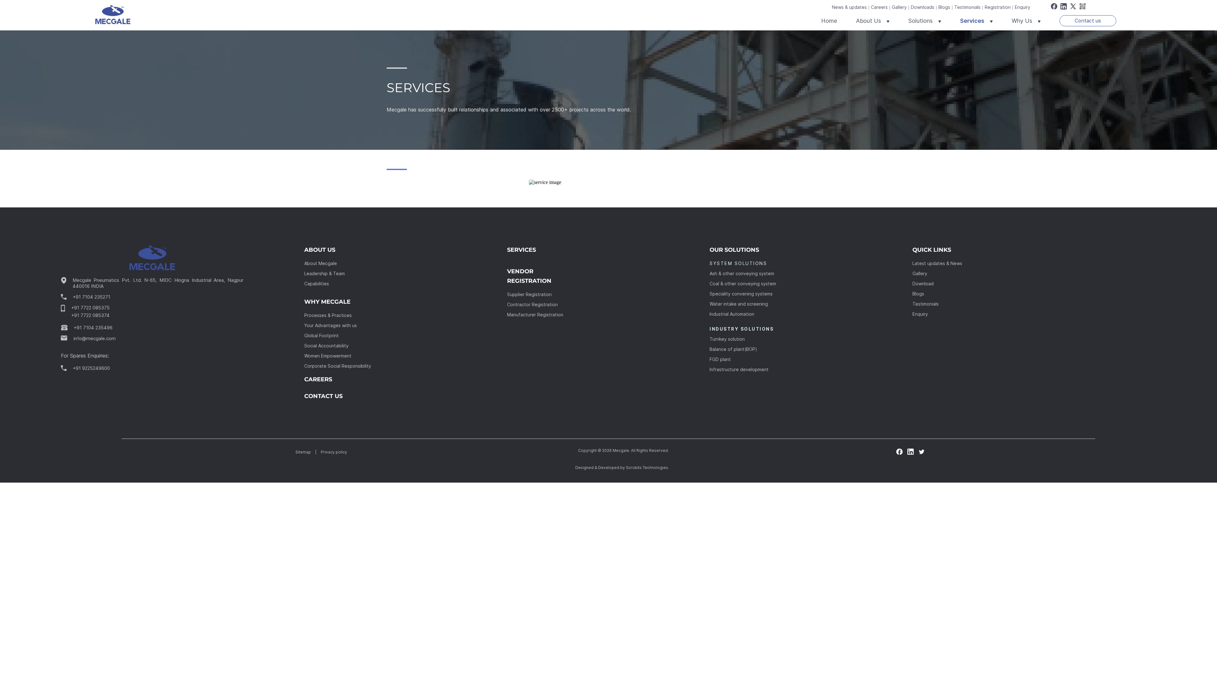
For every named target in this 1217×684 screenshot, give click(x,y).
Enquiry (1022, 7)
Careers (879, 7)
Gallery (899, 7)
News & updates (849, 7)
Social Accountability (326, 345)
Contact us (1088, 21)
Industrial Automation (732, 314)
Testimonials (967, 7)
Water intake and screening (739, 304)
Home (829, 20)
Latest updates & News (937, 263)
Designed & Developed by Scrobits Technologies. (622, 467)
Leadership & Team (324, 273)
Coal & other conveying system (743, 283)
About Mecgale (320, 263)
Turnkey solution (727, 339)
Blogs (944, 7)
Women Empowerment (327, 355)
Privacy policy (334, 452)
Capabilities (316, 283)
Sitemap (303, 452)
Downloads (922, 7)
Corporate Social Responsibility (337, 366)
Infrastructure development (739, 369)
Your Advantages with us (330, 325)
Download (923, 283)
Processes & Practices (328, 315)
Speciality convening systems (741, 293)
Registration (998, 7)
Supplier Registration (529, 294)
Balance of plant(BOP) (733, 349)
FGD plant (720, 359)
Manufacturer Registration (535, 314)
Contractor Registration (532, 304)
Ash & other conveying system (742, 273)
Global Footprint (321, 335)
